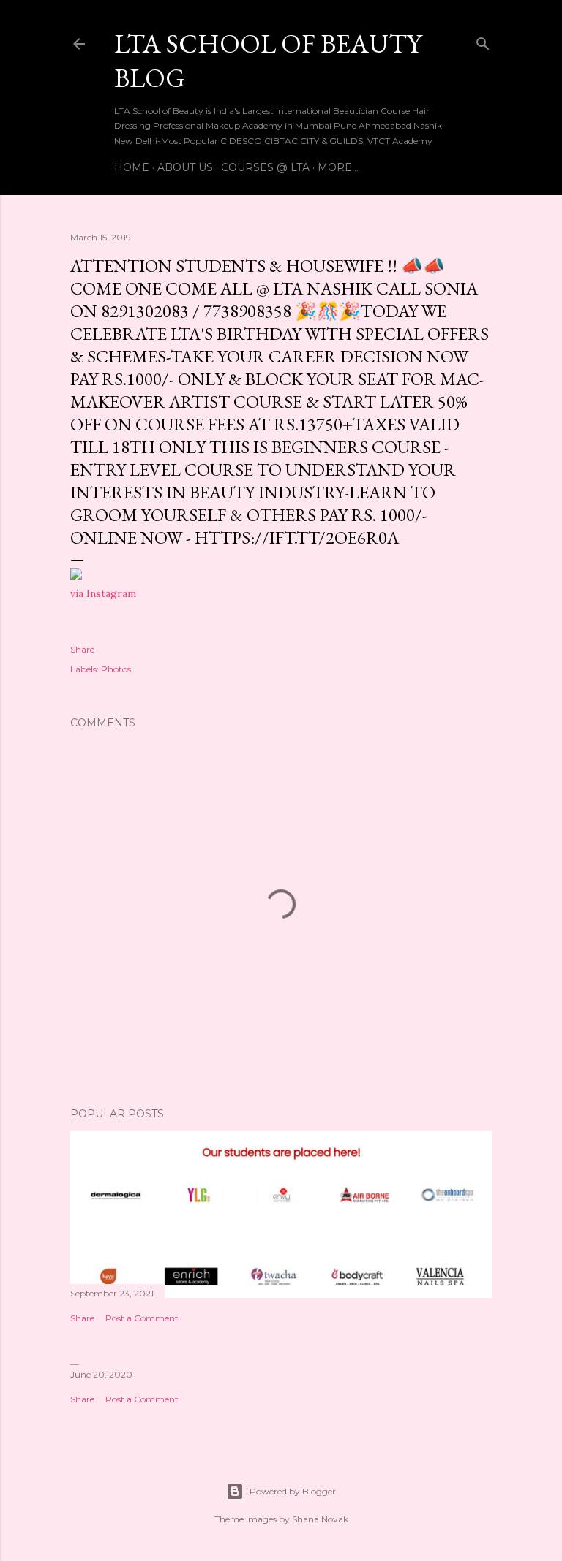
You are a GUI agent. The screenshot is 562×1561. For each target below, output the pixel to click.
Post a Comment (142, 1318)
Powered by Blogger (293, 1491)
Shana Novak (320, 1518)
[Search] (483, 40)
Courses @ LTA (265, 167)
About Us (185, 167)
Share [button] (82, 649)
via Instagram (103, 593)
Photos (116, 669)
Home (131, 167)
